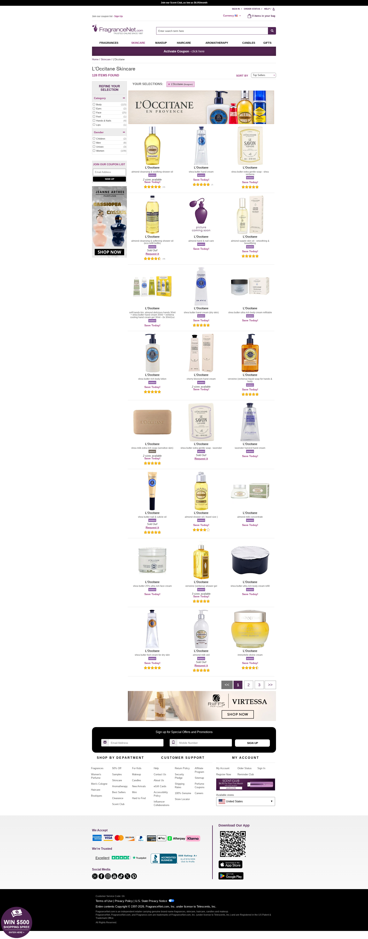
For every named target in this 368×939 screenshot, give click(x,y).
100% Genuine (183, 793)
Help (267, 9)
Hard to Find (139, 798)
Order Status (252, 9)
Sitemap (199, 777)
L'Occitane (181, 84)
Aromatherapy (120, 786)
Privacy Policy (124, 901)
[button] (152, 147)
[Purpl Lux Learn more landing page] (245, 785)
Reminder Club (245, 774)
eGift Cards (160, 786)
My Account (222, 768)
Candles (136, 780)
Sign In (236, 9)
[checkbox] (109, 105)
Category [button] (100, 98)
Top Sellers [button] (259, 75)
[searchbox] (212, 31)
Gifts (267, 42)
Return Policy (182, 768)
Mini (134, 792)
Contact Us (160, 774)
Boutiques (96, 795)
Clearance (117, 798)
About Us (159, 780)
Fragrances (108, 42)
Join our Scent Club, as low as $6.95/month (184, 2)
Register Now (223, 774)
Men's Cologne (99, 783)
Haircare (184, 42)
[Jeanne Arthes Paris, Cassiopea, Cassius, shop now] (109, 224)
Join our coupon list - (107, 16)
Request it (152, 253)
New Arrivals (139, 786)
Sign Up (109, 179)
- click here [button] (184, 51)
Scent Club (118, 804)
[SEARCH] (272, 31)
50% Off (116, 768)
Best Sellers (119, 792)
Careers (199, 793)
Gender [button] (99, 132)
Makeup (161, 42)
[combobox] (216, 31)
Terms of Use (104, 901)
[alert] (232, 16)
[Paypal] (141, 838)
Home (95, 59)
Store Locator (182, 799)
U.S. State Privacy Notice (151, 901)
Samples (117, 774)
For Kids (136, 768)
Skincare (138, 42)
